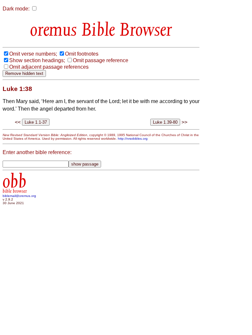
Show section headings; (37, 60)
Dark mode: (16, 8)
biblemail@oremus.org (19, 196)
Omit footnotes (81, 54)
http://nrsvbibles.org (133, 138)
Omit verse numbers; (33, 54)
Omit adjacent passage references (49, 67)
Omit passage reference (100, 60)
